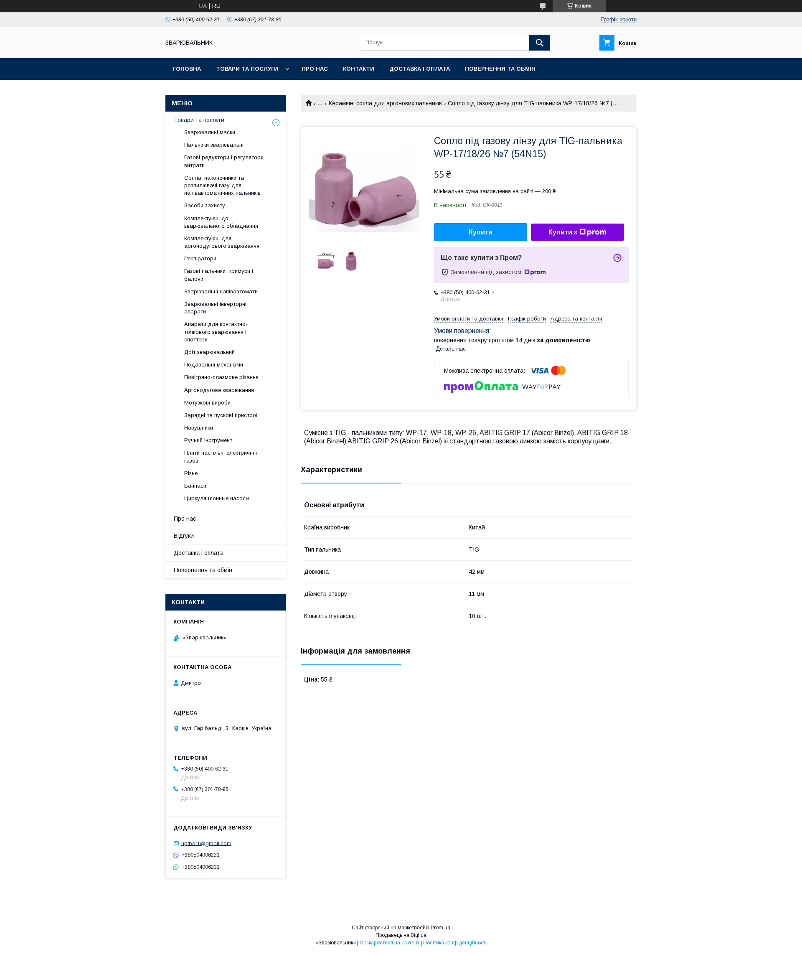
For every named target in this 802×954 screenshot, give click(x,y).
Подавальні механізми (213, 364)
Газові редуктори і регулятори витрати (224, 161)
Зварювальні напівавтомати (221, 291)
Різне (191, 473)
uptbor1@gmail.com (206, 843)
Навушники (198, 428)
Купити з (562, 232)
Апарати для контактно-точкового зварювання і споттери (216, 331)
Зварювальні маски (209, 132)
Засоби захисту (204, 205)
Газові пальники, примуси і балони (218, 275)
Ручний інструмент (208, 440)
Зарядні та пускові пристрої (221, 415)
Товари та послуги (247, 69)
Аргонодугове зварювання (219, 390)
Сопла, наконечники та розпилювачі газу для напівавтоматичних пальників (222, 185)
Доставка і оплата (419, 69)
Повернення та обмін (500, 69)
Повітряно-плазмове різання (221, 377)
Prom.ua (440, 928)
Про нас (315, 69)
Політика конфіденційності (455, 943)
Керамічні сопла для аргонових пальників (385, 103)
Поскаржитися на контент (389, 943)
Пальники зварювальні (214, 145)
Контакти (358, 69)
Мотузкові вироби (207, 402)
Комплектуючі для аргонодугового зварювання (221, 242)
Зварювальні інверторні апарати (215, 308)
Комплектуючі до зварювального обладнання (221, 222)
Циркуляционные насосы (216, 498)
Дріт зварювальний (209, 352)
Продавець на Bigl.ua (401, 935)
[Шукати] (539, 43)
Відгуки (184, 535)
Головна (187, 69)
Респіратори (200, 258)
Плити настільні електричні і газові (220, 456)
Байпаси (195, 486)
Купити (480, 232)
